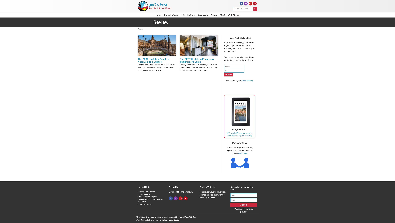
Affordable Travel (188, 15)
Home (158, 15)
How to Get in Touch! (147, 192)
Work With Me (233, 15)
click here (242, 153)
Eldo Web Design (172, 220)
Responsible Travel (171, 15)
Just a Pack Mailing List (148, 197)
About (222, 15)
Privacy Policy (144, 194)
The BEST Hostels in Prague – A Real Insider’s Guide (197, 60)
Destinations (203, 15)
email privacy (247, 80)
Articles (214, 15)
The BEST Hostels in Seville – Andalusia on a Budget (153, 60)
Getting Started (145, 204)
